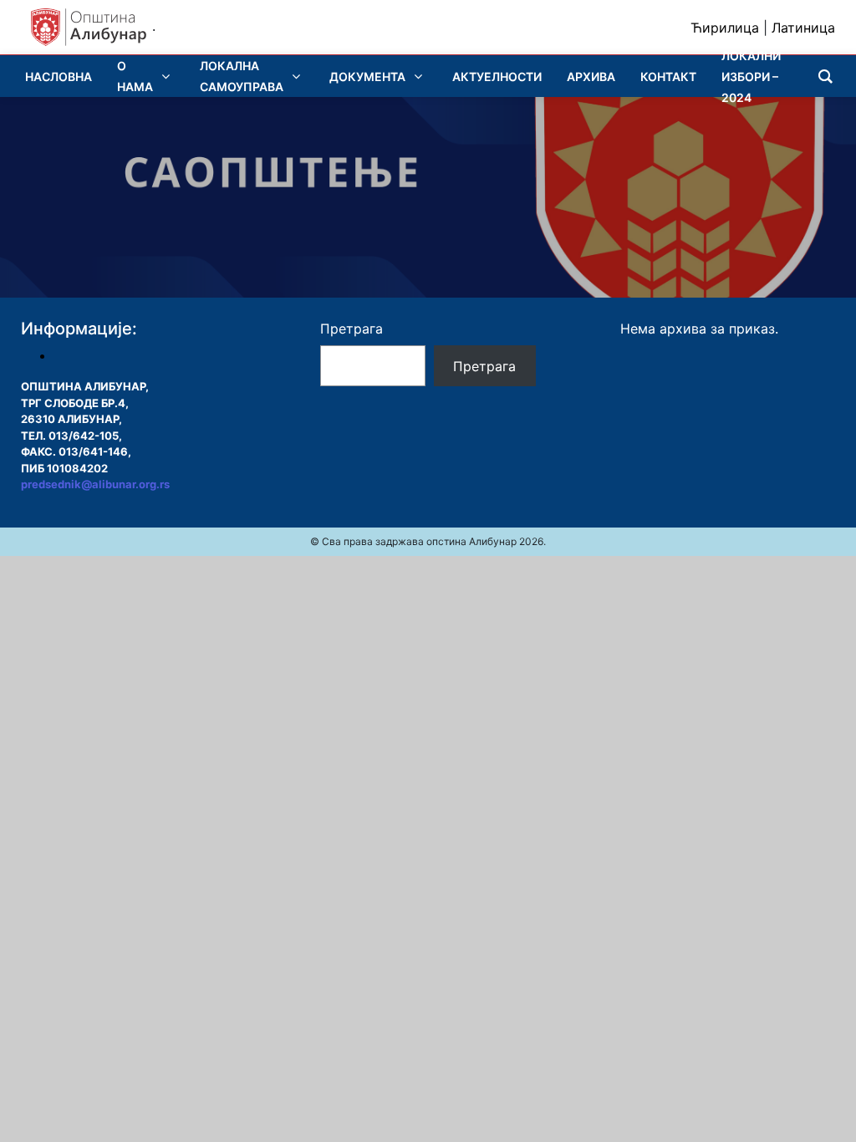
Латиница (803, 27)
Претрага (351, 328)
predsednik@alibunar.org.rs (95, 484)
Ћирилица (724, 27)
